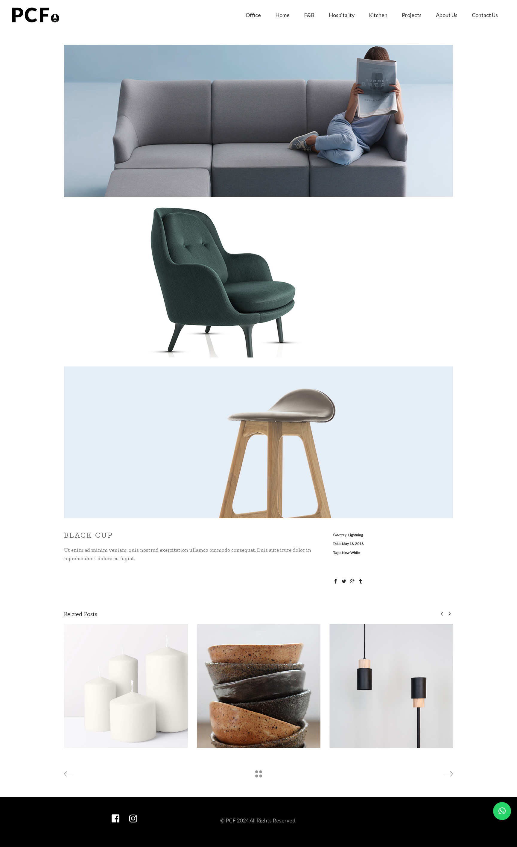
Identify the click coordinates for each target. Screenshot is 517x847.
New (345, 552)
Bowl (258, 681)
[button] (502, 811)
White (355, 552)
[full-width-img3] (258, 442)
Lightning (355, 535)
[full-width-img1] (258, 121)
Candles (126, 681)
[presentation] (441, 613)
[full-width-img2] (258, 281)
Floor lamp (391, 681)
